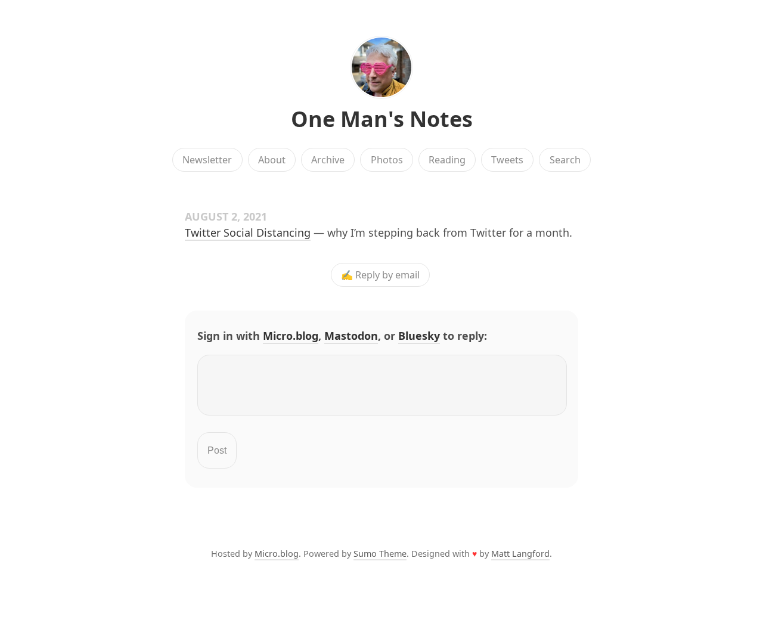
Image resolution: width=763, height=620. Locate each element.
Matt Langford (520, 553)
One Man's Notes (382, 119)
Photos (387, 159)
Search (565, 159)
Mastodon (351, 335)
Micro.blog (290, 335)
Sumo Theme (380, 553)
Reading (447, 159)
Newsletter (207, 159)
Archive (328, 159)
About (272, 159)
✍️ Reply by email (380, 274)
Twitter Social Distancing (248, 232)
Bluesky (419, 335)
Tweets (507, 159)
